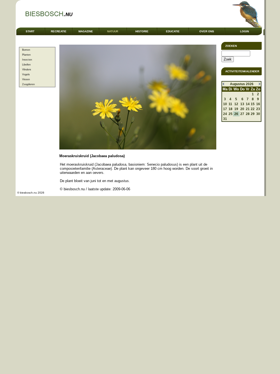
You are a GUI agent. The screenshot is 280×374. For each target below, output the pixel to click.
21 (248, 109)
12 (236, 104)
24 (225, 114)
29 (253, 114)
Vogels (26, 74)
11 (230, 104)
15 (253, 104)
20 (242, 109)
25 (230, 114)
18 (230, 109)
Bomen (26, 49)
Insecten (27, 59)
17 (225, 109)
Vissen (26, 79)
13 (242, 104)
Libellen (26, 64)
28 (248, 114)
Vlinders (26, 69)
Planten (26, 54)
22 (253, 109)
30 (258, 114)
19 (236, 109)
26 (236, 114)
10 (225, 104)
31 (225, 119)
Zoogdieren (28, 84)
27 (242, 114)
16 (258, 104)
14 (248, 104)
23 (258, 109)
